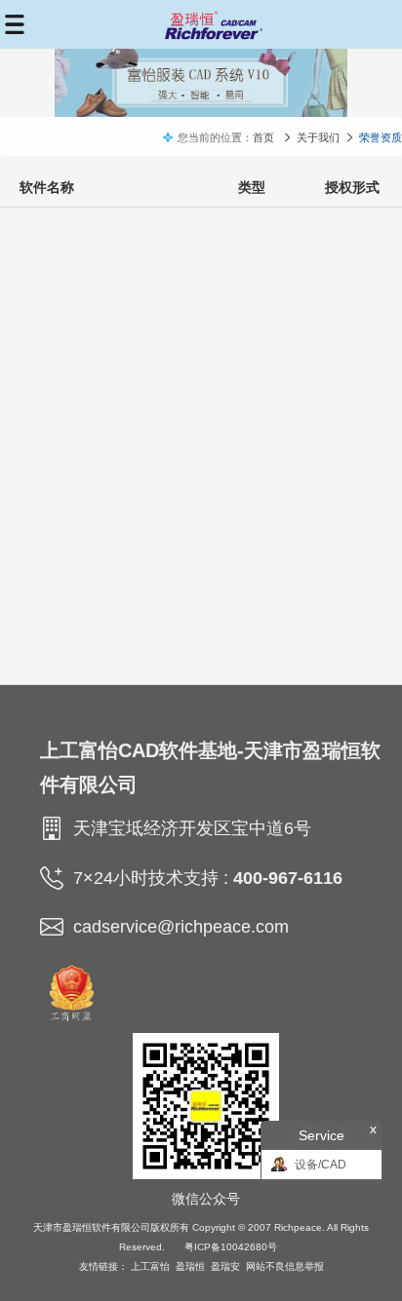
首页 (263, 137)
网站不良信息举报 (285, 1266)
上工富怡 (150, 1266)
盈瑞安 (225, 1266)
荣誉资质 (380, 137)
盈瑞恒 (190, 1266)
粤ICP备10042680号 (230, 1247)
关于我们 (318, 137)
